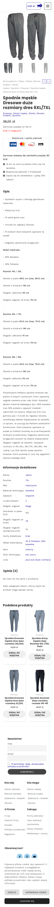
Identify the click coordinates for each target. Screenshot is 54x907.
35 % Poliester (33, 541)
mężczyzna (31, 485)
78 (27, 521)
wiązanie (30, 495)
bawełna (30, 490)
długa (28, 506)
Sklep (21, 81)
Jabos (29, 475)
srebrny (29, 549)
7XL (27, 480)
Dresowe (25, 88)
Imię (10, 743)
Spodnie (15, 88)
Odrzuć (12, 892)
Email (10, 754)
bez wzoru (31, 554)
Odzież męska (20, 113)
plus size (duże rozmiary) (38, 559)
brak (28, 536)
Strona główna (10, 81)
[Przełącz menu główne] (47, 6)
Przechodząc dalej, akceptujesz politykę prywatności (26, 765)
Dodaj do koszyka (14, 654)
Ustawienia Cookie (36, 892)
